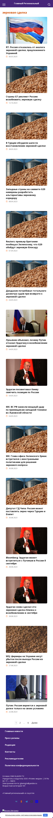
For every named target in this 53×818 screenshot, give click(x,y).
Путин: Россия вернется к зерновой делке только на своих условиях (26, 707)
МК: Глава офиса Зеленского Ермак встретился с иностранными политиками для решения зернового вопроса (26, 460)
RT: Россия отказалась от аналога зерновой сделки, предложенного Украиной (25, 50)
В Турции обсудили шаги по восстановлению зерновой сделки (26, 144)
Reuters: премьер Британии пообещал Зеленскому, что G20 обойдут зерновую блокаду (24, 244)
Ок (45, 815)
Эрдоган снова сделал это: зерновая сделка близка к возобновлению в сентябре (21, 609)
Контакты (10, 751)
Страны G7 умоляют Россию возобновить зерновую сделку (23, 98)
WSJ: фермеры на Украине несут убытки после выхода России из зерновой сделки (24, 659)
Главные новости (14, 731)
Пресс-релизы (12, 738)
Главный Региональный (26, 3)
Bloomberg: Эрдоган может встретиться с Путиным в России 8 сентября (26, 560)
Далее (34, 722)
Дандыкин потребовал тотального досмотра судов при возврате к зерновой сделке (26, 293)
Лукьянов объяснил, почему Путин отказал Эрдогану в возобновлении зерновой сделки (26, 342)
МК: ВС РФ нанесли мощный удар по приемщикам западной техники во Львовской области (26, 409)
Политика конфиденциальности (22, 765)
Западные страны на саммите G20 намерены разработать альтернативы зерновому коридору (25, 194)
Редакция (10, 745)
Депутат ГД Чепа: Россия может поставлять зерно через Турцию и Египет (25, 511)
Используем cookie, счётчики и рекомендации (23, 815)
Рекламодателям (14, 758)
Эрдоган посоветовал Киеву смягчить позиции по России (22, 391)
